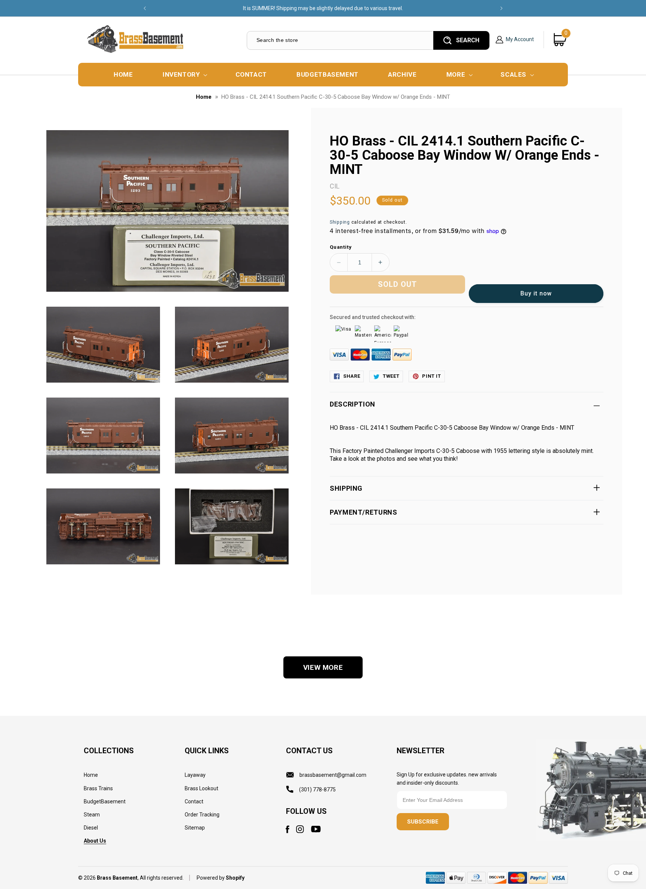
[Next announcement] (501, 8)
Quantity (340, 247)
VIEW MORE (323, 667)
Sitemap (195, 828)
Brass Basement (117, 878)
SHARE (351, 376)
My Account (520, 39)
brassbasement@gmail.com (332, 775)
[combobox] (339, 40)
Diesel (91, 828)
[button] (184, 74)
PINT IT (431, 376)
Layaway (195, 775)
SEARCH (467, 40)
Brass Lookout (201, 788)
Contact (194, 801)
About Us (95, 841)
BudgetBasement (105, 801)
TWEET (391, 376)
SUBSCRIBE (423, 821)
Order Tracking (202, 815)
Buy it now (536, 293)
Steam (92, 815)
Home (204, 97)
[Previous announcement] (144, 8)
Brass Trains (98, 788)
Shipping (340, 222)
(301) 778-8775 (317, 790)
